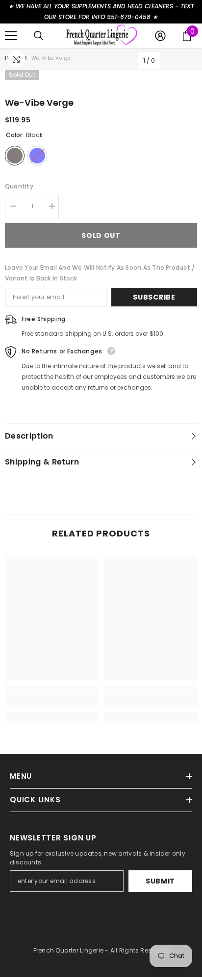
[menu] (11, 36)
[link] (52, 701)
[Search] (39, 36)
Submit (160, 881)
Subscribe (154, 297)
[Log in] (160, 35)
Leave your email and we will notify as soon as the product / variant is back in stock (100, 272)
